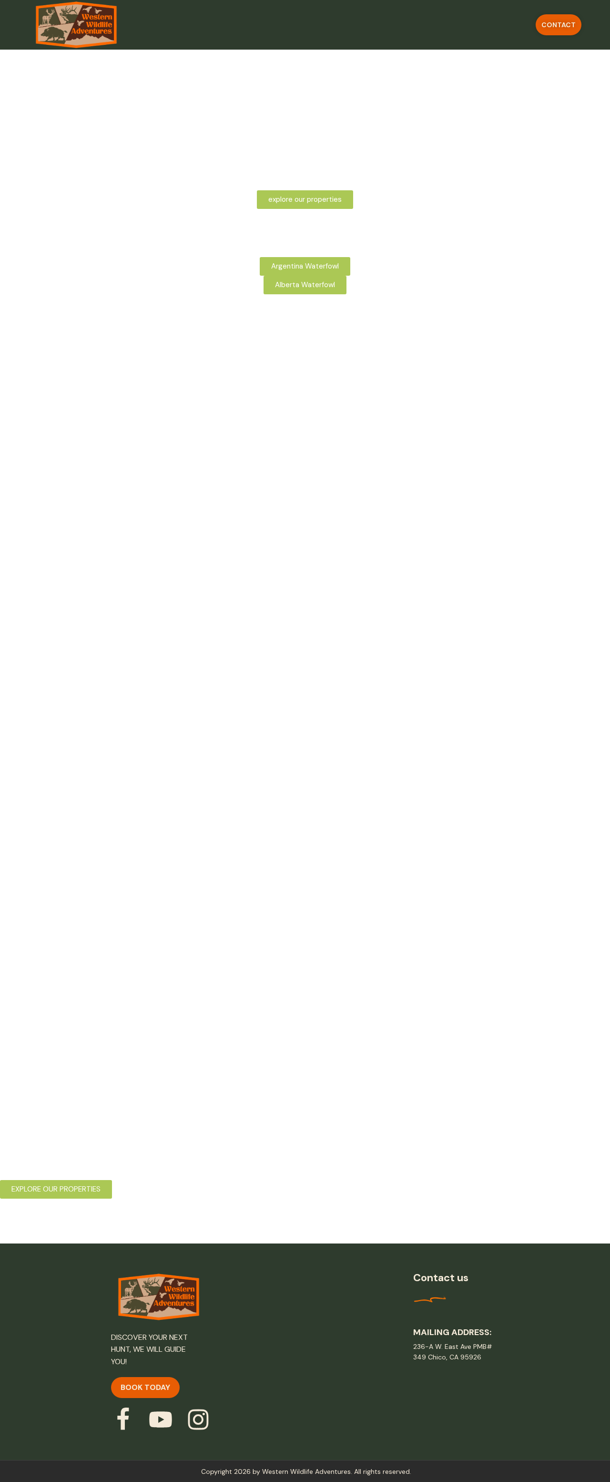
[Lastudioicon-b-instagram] (198, 1419)
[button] (558, 24)
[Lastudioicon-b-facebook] (123, 1419)
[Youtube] (161, 1419)
